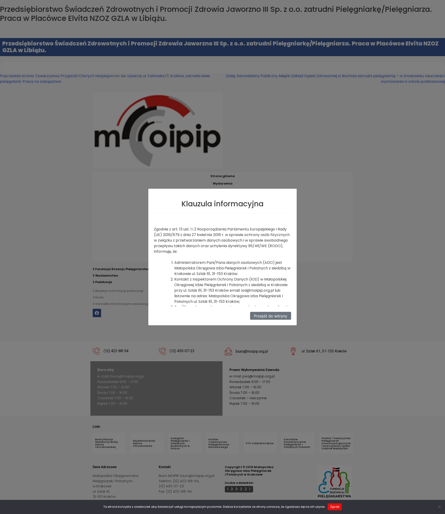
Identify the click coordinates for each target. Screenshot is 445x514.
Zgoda (334, 506)
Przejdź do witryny (270, 316)
